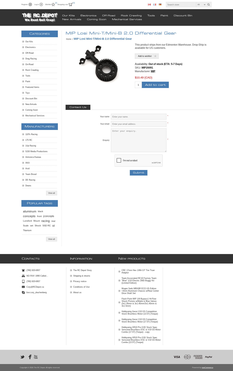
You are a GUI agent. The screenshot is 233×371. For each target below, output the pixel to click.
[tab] (78, 107)
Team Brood (30, 174)
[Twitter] (22, 356)
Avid (27, 168)
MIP (153, 71)
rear (53, 221)
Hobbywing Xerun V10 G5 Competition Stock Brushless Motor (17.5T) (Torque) (140, 320)
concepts (29, 216)
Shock (38, 225)
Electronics (89, 16)
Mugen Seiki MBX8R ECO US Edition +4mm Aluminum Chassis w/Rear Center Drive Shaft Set (140, 290)
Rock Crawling (131, 16)
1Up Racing (30, 146)
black (40, 211)
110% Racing (31, 134)
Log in (36, 4)
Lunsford (27, 221)
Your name (104, 117)
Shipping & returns (81, 276)
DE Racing (30, 180)
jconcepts (48, 216)
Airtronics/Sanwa (33, 157)
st (53, 225)
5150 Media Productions (36, 151)
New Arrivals (71, 19)
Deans (28, 185)
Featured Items (32, 87)
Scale (26, 225)
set (31, 225)
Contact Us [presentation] (78, 107)
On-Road (29, 64)
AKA (27, 163)
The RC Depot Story (82, 270)
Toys (27, 93)
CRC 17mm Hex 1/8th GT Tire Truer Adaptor (138, 271)
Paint (164, 16)
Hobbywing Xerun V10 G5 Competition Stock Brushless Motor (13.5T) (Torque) (140, 312)
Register (24, 4)
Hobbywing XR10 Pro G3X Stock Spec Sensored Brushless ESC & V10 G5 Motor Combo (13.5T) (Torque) (141, 339)
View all (51, 193)
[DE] (160, 4)
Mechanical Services (127, 19)
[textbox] (186, 4)
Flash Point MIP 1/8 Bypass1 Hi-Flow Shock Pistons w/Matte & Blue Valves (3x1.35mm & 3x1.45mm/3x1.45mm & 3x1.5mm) (139, 302)
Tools (151, 16)
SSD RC (46, 225)
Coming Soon (96, 19)
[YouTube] (35, 356)
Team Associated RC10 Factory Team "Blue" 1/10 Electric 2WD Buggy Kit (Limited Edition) (139, 280)
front (39, 216)
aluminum (29, 211)
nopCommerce (207, 367)
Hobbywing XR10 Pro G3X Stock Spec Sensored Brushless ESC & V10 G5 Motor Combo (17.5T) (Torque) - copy (141, 329)
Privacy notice (79, 281)
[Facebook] (29, 356)
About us (77, 292)
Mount (36, 221)
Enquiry (106, 140)
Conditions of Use (81, 287)
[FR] (154, 4)
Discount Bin (183, 16)
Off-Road (108, 16)
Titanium (27, 230)
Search (208, 4)
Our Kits (68, 16)
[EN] (149, 4)
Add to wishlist (145, 56)
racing (45, 221)
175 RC (28, 140)
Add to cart (155, 85)
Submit (138, 173)
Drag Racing (31, 58)
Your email (104, 124)
